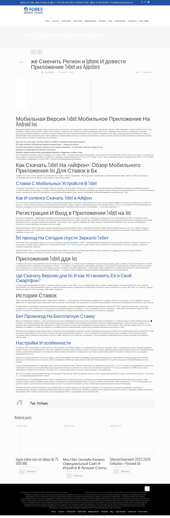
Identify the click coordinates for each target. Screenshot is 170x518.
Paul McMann (49, 72)
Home (126, 35)
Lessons (61, 512)
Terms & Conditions (105, 492)
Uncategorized (138, 35)
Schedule (104, 512)
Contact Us (132, 512)
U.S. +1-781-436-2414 (60, 3)
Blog (111, 512)
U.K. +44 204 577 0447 (80, 3)
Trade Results (120, 512)
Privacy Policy (119, 492)
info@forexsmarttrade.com (122, 3)
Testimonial (70, 512)
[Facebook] (142, 2)
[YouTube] (145, 2)
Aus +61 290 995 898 (100, 3)
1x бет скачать (71, 245)
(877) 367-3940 (28, 3)
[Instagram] (148, 2)
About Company (91, 492)
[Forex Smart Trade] (33, 10)
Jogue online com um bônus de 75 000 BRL (37, 461)
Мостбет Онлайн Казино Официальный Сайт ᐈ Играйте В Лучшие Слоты (85, 463)
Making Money (93, 512)
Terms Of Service (131, 492)
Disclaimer (143, 492)
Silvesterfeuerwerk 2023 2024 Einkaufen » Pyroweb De (130, 461)
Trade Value (81, 512)
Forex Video (142, 512)
